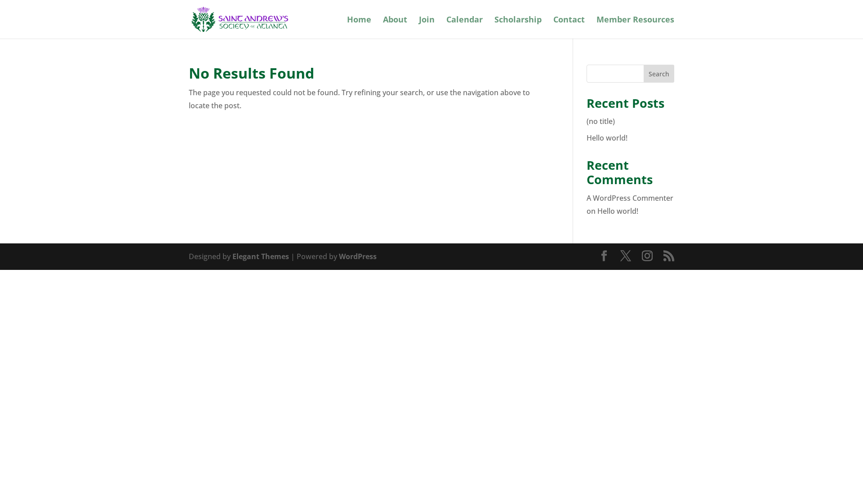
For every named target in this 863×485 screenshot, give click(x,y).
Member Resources (635, 20)
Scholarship (518, 20)
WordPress (358, 256)
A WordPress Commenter (630, 198)
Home (359, 20)
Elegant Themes (260, 256)
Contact (569, 20)
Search (659, 74)
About (395, 20)
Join (427, 20)
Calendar (464, 20)
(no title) (601, 121)
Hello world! (607, 138)
